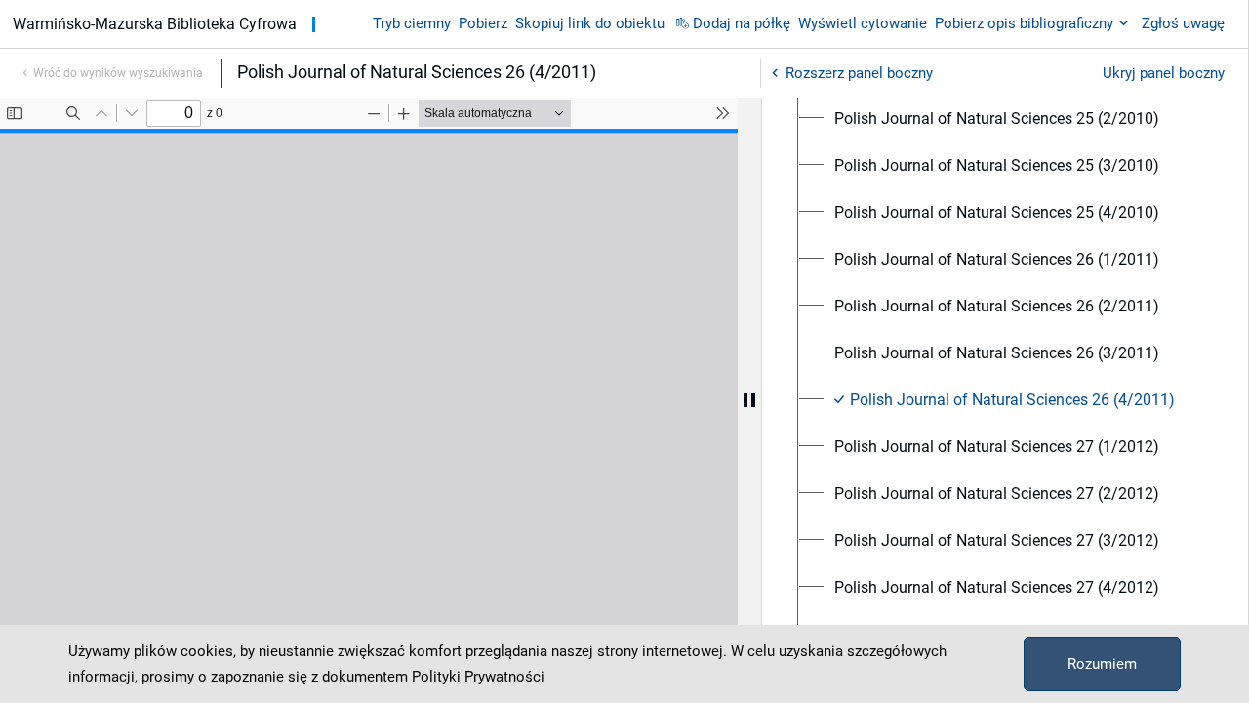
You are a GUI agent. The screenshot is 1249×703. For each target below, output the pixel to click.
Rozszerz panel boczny (859, 73)
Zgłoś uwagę (1183, 23)
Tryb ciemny (412, 23)
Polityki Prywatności (478, 676)
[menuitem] (997, 119)
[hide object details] (749, 400)
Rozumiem (1102, 664)
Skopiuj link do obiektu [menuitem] (590, 23)
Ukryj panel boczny (1164, 73)
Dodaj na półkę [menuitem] (741, 23)
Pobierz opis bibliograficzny (1024, 23)
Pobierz (483, 23)
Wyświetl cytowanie (862, 23)
